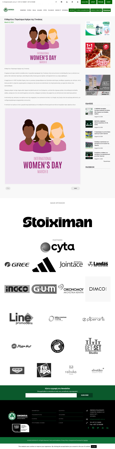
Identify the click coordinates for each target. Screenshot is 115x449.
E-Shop (109, 2)
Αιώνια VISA (85, 2)
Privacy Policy (64, 440)
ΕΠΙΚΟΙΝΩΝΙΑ (65, 10)
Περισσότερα (107, 161)
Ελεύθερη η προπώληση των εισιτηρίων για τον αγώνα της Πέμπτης (102, 143)
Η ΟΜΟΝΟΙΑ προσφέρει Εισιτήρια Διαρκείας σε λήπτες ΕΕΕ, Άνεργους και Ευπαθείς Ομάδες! (102, 111)
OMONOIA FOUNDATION (96, 10)
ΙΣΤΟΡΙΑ (45, 10)
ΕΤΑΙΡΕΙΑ (29, 10)
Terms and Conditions (54, 440)
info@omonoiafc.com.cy (97, 419)
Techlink (85, 440)
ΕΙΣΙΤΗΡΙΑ (72, 10)
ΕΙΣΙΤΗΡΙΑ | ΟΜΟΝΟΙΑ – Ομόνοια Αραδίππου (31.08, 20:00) (101, 123)
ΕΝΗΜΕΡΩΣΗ (23, 10)
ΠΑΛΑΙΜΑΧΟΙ (51, 10)
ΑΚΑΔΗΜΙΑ (39, 10)
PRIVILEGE (100, 2)
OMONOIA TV (58, 10)
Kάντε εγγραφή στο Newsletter (57, 388)
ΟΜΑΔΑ (34, 10)
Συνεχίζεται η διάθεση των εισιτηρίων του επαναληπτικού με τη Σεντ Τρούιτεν (102, 154)
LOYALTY (93, 2)
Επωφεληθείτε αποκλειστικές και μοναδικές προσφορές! (57, 391)
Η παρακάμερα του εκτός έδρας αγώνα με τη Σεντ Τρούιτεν (102, 132)
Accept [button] (94, 446)
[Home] (6, 10)
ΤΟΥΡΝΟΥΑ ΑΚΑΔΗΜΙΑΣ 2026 (82, 10)
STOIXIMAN (106, 10)
